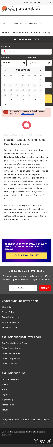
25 (17, 99)
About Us (6, 307)
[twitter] (42, 441)
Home (5, 23)
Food (4, 389)
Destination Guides (11, 379)
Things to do (8, 405)
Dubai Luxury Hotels (11, 353)
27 (29, 99)
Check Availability (26, 256)
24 (11, 99)
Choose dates (27, 113)
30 (5, 104)
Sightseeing (7, 400)
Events (5, 384)
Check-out (32, 58)
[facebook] (36, 441)
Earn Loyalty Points (10, 327)
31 (11, 104)
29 (41, 99)
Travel (5, 410)
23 (5, 99)
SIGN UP (45, 288)
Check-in (5, 58)
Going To (5, 46)
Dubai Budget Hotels (11, 348)
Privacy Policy (8, 312)
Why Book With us (10, 322)
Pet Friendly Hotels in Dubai (14, 343)
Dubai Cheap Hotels (11, 358)
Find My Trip (30, 2)
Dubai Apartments (10, 363)
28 (35, 99)
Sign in (42, 2)
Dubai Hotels (18, 23)
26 (23, 99)
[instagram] (49, 441)
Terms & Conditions (11, 317)
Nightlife (6, 394)
